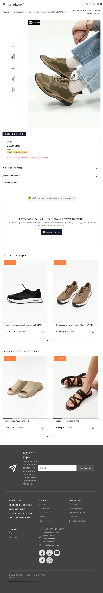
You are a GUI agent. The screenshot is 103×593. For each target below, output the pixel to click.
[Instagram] (49, 553)
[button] (47, 341)
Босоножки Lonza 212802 (67, 421)
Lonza (41, 517)
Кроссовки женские (20, 505)
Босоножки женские (20, 513)
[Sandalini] (16, 4)
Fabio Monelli (44, 521)
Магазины (43, 504)
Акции (11, 533)
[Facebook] (42, 553)
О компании (74, 517)
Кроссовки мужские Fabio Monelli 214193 (75, 325)
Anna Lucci (43, 513)
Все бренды (44, 508)
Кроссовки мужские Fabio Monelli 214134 (24, 325)
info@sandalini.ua (51, 545)
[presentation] (13, 46)
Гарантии (73, 504)
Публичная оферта (77, 513)
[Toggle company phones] (87, 4)
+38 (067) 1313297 (54, 529)
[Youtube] (57, 553)
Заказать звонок (51, 532)
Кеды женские (17, 509)
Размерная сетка (14, 134)
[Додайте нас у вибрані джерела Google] (49, 560)
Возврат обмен (75, 508)
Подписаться (85, 468)
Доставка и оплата (19, 518)
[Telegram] (42, 560)
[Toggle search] (90, 4)
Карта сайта (16, 501)
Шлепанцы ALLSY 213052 (17, 421)
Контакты (13, 537)
